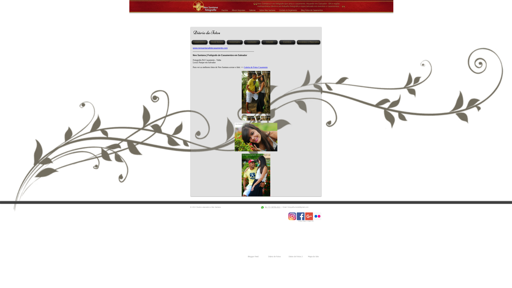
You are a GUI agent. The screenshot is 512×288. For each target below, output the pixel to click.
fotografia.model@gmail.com (298, 207)
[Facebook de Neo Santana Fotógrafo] (301, 216)
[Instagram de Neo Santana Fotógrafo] (292, 216)
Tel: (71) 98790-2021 (272, 207)
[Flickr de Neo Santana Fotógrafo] (317, 216)
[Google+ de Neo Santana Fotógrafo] (309, 216)
